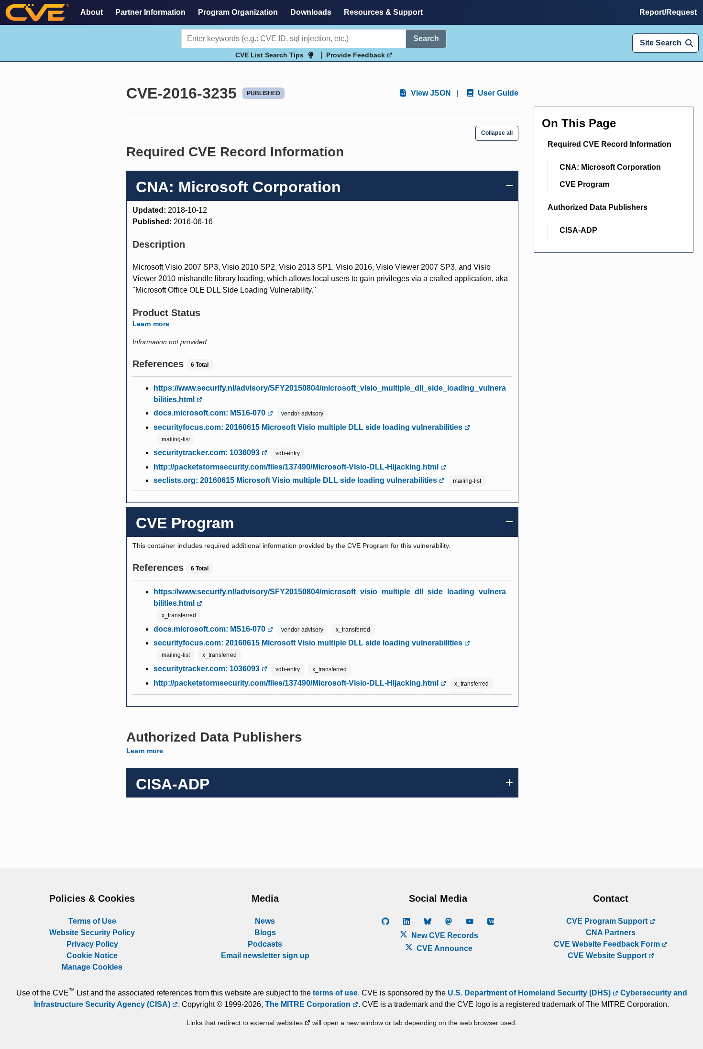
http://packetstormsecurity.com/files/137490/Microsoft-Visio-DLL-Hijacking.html (297, 467)
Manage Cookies (92, 967)
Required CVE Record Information (609, 144)
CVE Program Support (607, 921)
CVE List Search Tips (269, 55)
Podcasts (265, 944)
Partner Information (150, 12)
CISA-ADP (578, 230)
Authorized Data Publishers (598, 207)
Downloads (310, 12)
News (265, 921)
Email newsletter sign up (265, 955)
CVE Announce (443, 948)
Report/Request (668, 12)
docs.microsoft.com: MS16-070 (210, 413)
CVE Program (584, 184)
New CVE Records (443, 935)
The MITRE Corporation (308, 1004)
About (91, 12)
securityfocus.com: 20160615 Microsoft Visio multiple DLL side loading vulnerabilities (309, 427)
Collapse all (497, 133)
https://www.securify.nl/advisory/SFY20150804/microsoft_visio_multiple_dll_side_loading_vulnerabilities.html (330, 394)
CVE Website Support (608, 955)
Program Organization (238, 12)
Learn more (150, 324)
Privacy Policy (92, 944)
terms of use (335, 993)
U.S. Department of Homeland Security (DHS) (530, 993)
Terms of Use (92, 921)
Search (426, 38)
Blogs (265, 933)
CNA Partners (611, 933)
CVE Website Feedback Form (608, 944)
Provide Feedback (356, 55)
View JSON (430, 93)
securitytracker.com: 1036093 (208, 452)
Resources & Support (383, 12)
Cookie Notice (92, 955)
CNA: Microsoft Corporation (610, 167)
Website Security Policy (92, 933)
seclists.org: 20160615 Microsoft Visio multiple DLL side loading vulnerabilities (296, 480)
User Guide (497, 93)
